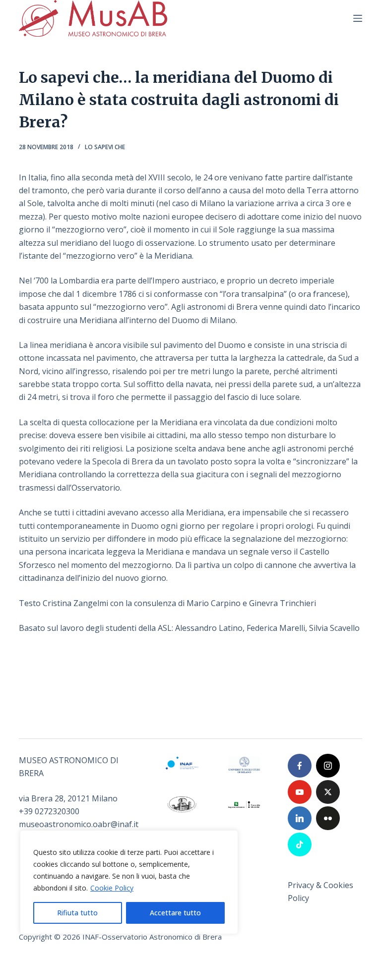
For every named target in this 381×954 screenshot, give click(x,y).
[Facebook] (300, 766)
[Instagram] (328, 766)
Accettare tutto (175, 912)
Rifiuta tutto (77, 912)
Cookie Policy (111, 888)
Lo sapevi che (105, 147)
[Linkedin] (300, 818)
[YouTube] (300, 792)
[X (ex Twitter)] (328, 792)
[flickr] (328, 818)
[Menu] (357, 18)
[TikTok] (300, 844)
